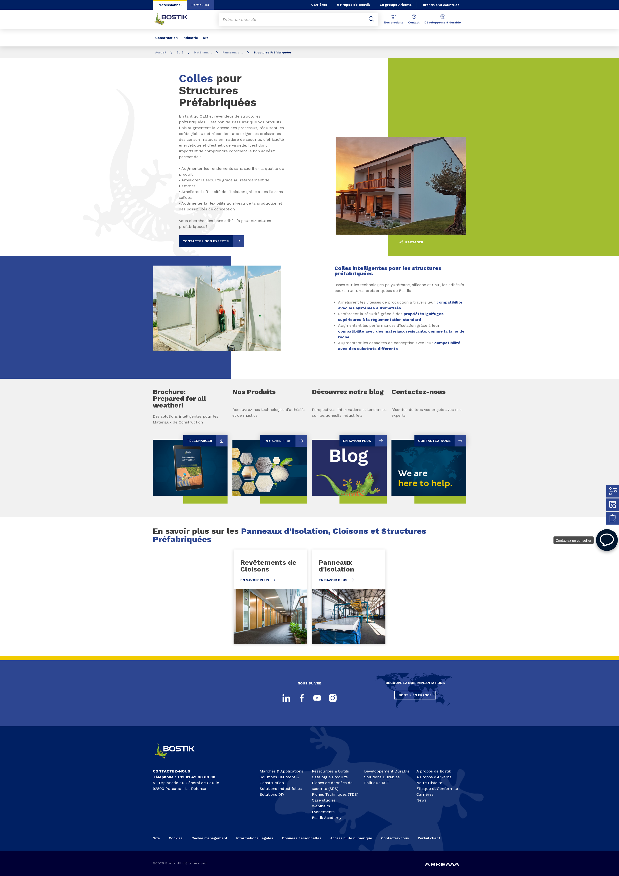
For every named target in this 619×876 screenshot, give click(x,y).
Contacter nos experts (206, 241)
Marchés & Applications (281, 771)
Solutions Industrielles (281, 788)
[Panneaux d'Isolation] (348, 596)
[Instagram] (333, 698)
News (421, 800)
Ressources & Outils (330, 771)
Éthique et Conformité (437, 788)
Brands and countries (441, 5)
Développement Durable (387, 771)
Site (156, 838)
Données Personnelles (301, 838)
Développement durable (442, 22)
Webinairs (321, 806)
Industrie (190, 38)
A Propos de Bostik (353, 5)
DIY (205, 38)
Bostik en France (415, 695)
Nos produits (393, 22)
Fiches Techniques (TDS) (335, 794)
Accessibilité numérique (351, 838)
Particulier (200, 5)
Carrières (319, 5)
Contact (414, 22)
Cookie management (209, 838)
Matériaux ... (203, 52)
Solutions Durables (382, 777)
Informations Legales (254, 838)
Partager (413, 242)
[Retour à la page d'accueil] (174, 19)
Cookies (176, 838)
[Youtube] (317, 698)
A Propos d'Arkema (434, 777)
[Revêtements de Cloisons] (270, 596)
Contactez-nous (395, 838)
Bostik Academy (326, 817)
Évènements (323, 811)
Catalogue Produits (330, 777)
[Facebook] (302, 698)
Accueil (160, 52)
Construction (166, 38)
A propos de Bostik (433, 771)
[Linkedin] (286, 698)
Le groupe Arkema (395, 5)
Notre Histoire (429, 782)
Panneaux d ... (232, 52)
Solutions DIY (272, 794)
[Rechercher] (371, 19)
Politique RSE (376, 782)
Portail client (429, 838)
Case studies (324, 800)
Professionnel (170, 5)
